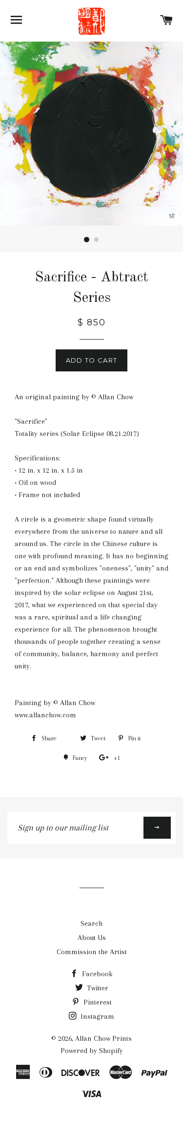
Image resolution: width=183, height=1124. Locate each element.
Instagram (96, 1016)
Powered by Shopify (92, 1050)
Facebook (96, 973)
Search (91, 923)
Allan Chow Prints (103, 1038)
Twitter (96, 988)
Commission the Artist (92, 951)
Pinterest (96, 1002)
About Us (92, 937)
